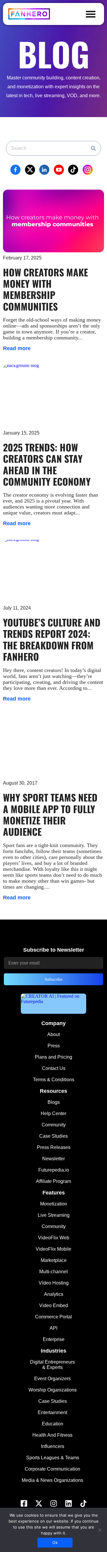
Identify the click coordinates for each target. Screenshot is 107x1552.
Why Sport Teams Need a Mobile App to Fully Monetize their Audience (50, 814)
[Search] (93, 148)
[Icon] (83, 1503)
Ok (55, 1542)
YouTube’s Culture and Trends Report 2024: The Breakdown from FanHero (51, 639)
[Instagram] (53, 1503)
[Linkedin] (68, 1503)
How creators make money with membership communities (45, 289)
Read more (17, 348)
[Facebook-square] (23, 1503)
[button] (91, 14)
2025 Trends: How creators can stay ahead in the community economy (47, 464)
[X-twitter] (38, 1503)
